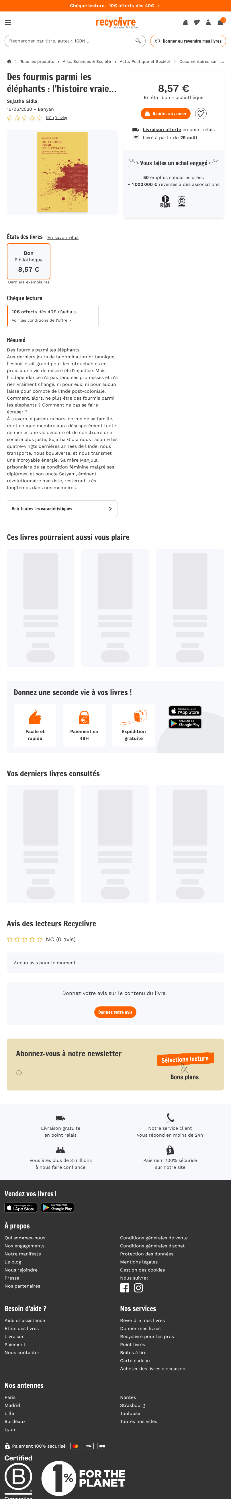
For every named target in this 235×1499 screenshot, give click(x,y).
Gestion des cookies (142, 1270)
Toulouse (130, 1413)
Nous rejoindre (21, 1270)
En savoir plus (63, 237)
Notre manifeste (23, 1254)
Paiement (15, 1344)
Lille (9, 1413)
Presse (12, 1278)
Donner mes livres (140, 1328)
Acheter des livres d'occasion (152, 1368)
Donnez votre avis (115, 1012)
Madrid (12, 1405)
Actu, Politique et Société (145, 61)
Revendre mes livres (142, 1320)
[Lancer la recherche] (138, 41)
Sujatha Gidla (22, 101)
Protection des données (146, 1254)
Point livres (132, 1344)
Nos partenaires (22, 1286)
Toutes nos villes (138, 1421)
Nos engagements (24, 1246)
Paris (10, 1397)
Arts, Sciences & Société (87, 61)
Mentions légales (139, 1262)
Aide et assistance (25, 1320)
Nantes (128, 1397)
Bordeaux (15, 1421)
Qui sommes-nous (25, 1238)
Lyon (10, 1429)
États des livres (22, 1328)
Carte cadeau (135, 1360)
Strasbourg (132, 1405)
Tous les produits (37, 61)
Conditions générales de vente (154, 1238)
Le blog (13, 1262)
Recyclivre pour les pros (147, 1336)
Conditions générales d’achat (152, 1246)
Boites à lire (133, 1352)
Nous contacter (22, 1352)
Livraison (15, 1336)
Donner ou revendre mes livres (192, 41)
